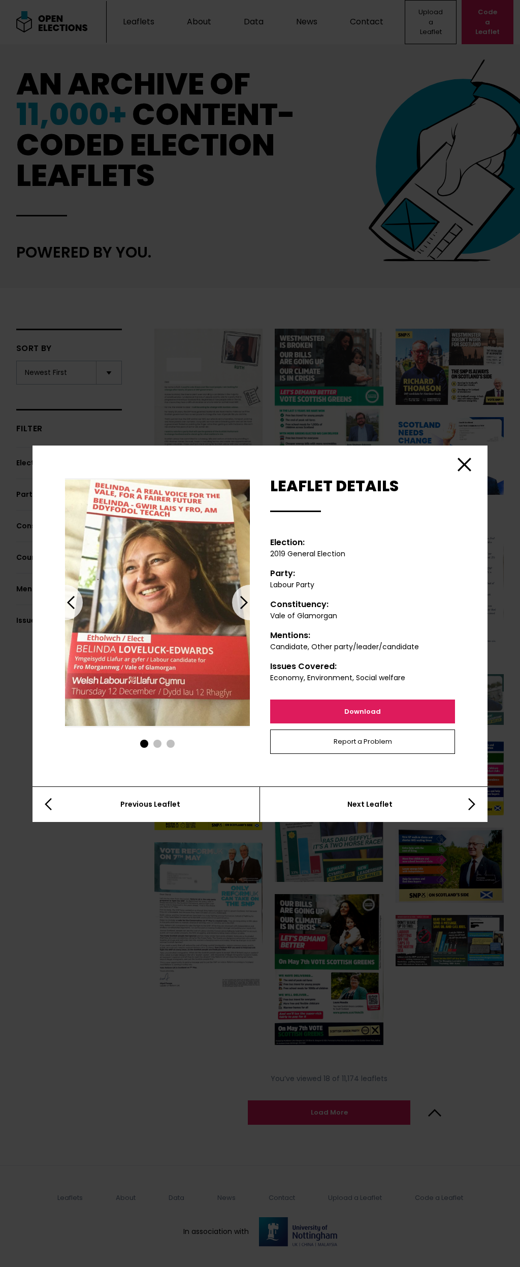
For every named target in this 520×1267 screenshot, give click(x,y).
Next (250, 602)
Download (362, 711)
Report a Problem (363, 741)
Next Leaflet (370, 804)
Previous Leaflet (150, 804)
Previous (65, 602)
